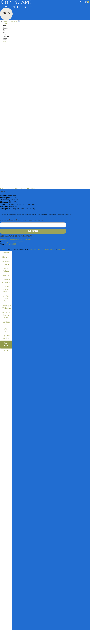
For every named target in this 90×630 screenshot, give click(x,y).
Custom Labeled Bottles (6, 289)
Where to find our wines (6, 315)
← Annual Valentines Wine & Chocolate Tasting (18, 188)
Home (6, 253)
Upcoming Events (6, 281)
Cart (6, 351)
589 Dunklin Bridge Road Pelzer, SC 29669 (16, 240)
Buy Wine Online (6, 337)
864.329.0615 (11, 244)
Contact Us (6, 323)
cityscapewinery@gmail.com (16, 242)
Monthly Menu (6, 263)
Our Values (6, 269)
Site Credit (61, 249)
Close (5, 23)
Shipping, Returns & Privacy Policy (43, 249)
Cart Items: (10, 21)
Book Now (6, 344)
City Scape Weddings (6, 307)
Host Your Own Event (6, 298)
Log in (79, 2)
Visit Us (6, 275)
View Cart (6, 41)
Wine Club (6, 330)
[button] (6, 13)
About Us (6, 257)
